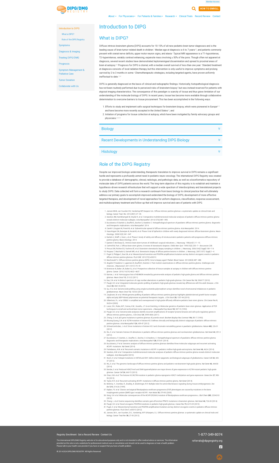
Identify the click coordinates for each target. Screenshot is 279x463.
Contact (216, 16)
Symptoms (64, 45)
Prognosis (64, 63)
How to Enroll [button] (209, 8)
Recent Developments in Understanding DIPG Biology (146, 140)
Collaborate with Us (69, 86)
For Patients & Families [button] (149, 16)
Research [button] (170, 16)
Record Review (202, 16)
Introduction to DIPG (69, 28)
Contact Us (106, 434)
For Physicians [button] (126, 16)
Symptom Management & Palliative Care (71, 72)
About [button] (111, 16)
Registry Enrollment (67, 434)
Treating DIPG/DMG (69, 57)
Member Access (212, 2)
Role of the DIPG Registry (73, 39)
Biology (108, 129)
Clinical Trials (186, 16)
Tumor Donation (67, 80)
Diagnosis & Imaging (69, 51)
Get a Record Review (88, 434)
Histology (110, 151)
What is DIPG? (68, 34)
